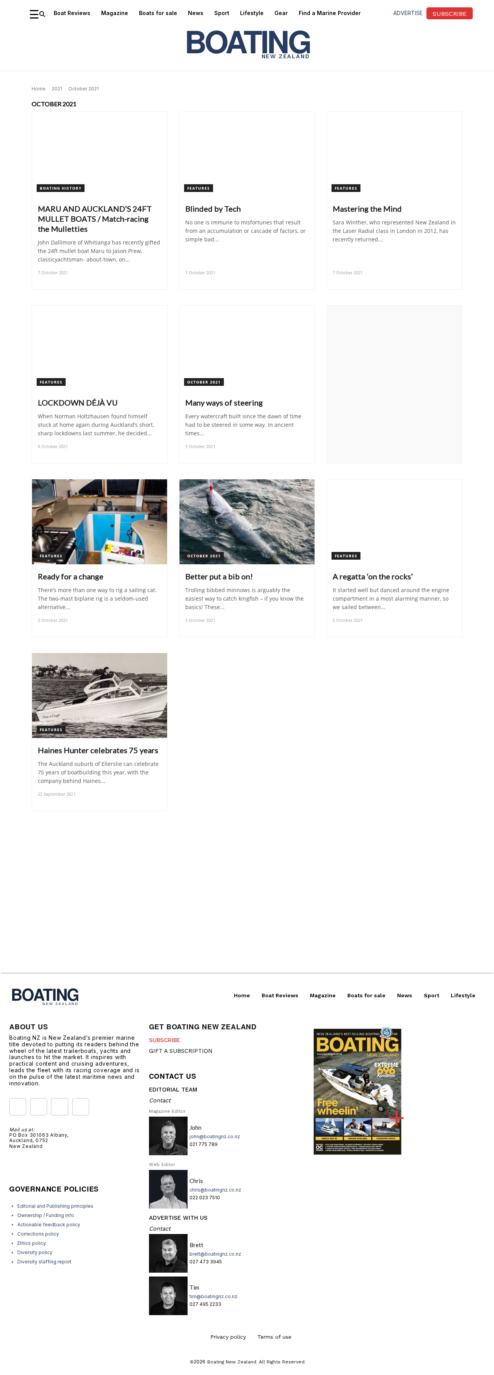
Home (39, 89)
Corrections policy (38, 1234)
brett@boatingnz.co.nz (215, 1254)
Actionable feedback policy (48, 1224)
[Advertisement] (247, 919)
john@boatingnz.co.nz (214, 1136)
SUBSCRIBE (164, 1040)
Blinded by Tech (213, 208)
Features (198, 188)
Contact (160, 1100)
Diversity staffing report (44, 1262)
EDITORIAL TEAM (173, 1089)
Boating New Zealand (231, 1362)
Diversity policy (34, 1252)
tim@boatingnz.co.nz (213, 1296)
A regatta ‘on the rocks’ (373, 576)
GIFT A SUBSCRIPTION (181, 1050)
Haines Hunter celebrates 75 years (98, 750)
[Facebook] (17, 1106)
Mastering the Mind (367, 208)
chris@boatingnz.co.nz (215, 1190)
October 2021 (204, 382)
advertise (408, 13)
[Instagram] (38, 1106)
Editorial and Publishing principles (55, 1206)
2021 (57, 89)
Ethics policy (31, 1243)
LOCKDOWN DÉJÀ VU (78, 402)
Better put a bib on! (219, 576)
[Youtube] (59, 1106)
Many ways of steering (224, 402)
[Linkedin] (80, 1106)
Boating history (60, 188)
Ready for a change (70, 576)
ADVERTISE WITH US (178, 1217)
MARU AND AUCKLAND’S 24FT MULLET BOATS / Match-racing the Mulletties (95, 218)
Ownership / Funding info (45, 1215)
